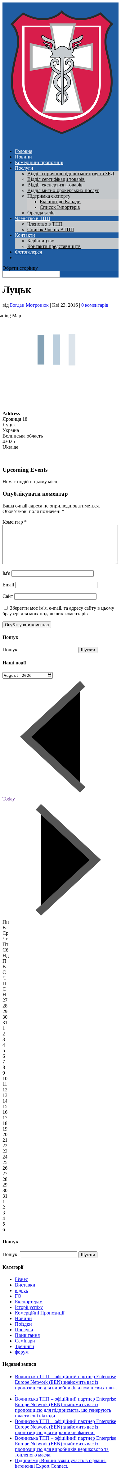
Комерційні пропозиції (39, 162)
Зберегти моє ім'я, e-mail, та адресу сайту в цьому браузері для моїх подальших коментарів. (58, 610)
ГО (18, 1296)
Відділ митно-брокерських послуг (63, 190)
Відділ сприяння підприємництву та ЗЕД (70, 173)
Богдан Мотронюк (29, 305)
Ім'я (6, 573)
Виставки (25, 1284)
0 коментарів (94, 305)
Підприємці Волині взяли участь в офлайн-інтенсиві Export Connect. (60, 1463)
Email (8, 584)
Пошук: (10, 649)
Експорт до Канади (60, 201)
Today (8, 798)
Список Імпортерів (60, 207)
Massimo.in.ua (54, 1476)
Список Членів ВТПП (50, 229)
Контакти (25, 235)
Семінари (25, 1340)
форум (22, 1352)
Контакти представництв (54, 246)
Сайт (7, 596)
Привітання (27, 1335)
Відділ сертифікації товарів (56, 179)
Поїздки (23, 1324)
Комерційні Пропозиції (39, 1312)
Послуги (24, 168)
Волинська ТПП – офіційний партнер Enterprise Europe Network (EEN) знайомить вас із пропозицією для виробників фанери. (65, 1427)
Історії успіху (29, 1307)
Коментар (14, 522)
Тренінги (24, 1346)
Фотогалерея (28, 252)
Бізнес (21, 1279)
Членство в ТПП (32, 218)
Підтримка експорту (48, 196)
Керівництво (40, 240)
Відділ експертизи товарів (55, 184)
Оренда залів (41, 212)
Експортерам (29, 1301)
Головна (23, 151)
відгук (21, 1290)
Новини (23, 156)
